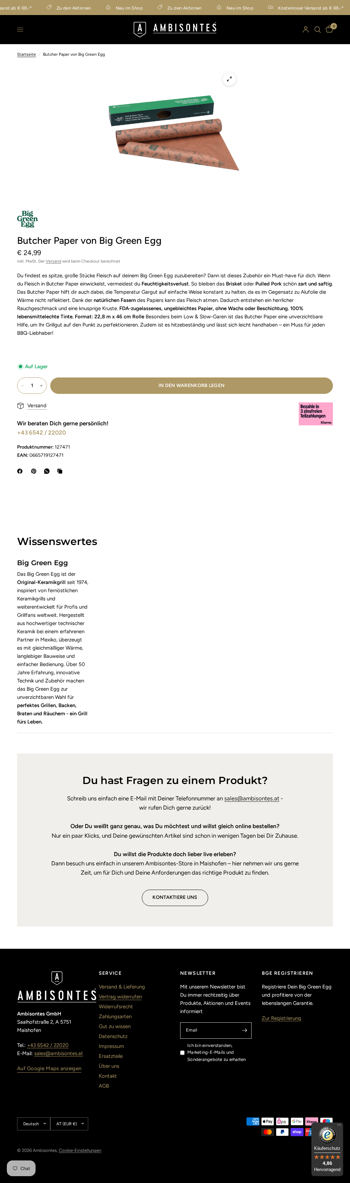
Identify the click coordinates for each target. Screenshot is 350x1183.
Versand (53, 261)
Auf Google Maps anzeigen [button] (49, 1069)
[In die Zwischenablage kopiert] (61, 471)
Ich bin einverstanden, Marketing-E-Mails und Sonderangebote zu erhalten (216, 1052)
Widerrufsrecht (116, 1006)
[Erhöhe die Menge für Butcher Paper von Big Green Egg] (41, 386)
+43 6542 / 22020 (41, 432)
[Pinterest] (35, 471)
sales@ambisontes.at (251, 798)
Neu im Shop (119, 7)
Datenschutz (113, 1036)
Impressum (111, 1046)
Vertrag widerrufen (120, 997)
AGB (104, 1086)
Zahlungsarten (115, 1016)
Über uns (109, 1066)
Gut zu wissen (115, 1026)
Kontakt (108, 1076)
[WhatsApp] (48, 471)
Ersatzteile (111, 1056)
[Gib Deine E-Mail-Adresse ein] (245, 1030)
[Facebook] (21, 471)
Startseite (26, 54)
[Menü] (339, 1126)
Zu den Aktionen (64, 7)
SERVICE (110, 973)
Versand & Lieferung (122, 987)
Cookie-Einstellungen (80, 1150)
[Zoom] (229, 78)
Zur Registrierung (281, 1018)
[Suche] (317, 29)
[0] (328, 29)
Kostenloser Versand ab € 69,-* (301, 7)
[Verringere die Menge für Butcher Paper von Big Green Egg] (22, 386)
